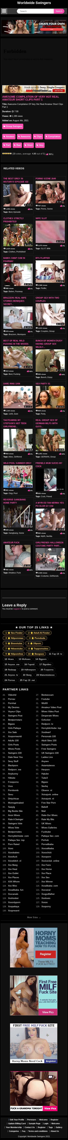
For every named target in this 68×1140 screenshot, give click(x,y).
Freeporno (13, 782)
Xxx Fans (46, 865)
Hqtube (45, 773)
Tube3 (44, 778)
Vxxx (10, 786)
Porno (43, 209)
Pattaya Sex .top (16, 840)
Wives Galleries (49, 827)
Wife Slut (41, 218)
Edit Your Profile (17, 1120)
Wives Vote (13, 827)
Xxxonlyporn (14, 902)
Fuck (19, 573)
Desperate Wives (50, 715)
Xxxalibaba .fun (15, 890)
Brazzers (12, 334)
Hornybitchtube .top (51, 728)
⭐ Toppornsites (38, 648)
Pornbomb (13, 790)
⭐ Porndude (37, 638)
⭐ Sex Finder (14, 633)
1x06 (11, 414)
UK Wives (46, 823)
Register (54, 1120)
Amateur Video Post (51, 707)
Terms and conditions (38, 1131)
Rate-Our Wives (49, 815)
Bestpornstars (15, 719)
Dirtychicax (13, 798)
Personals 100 (48, 736)
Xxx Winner (47, 881)
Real (18, 145)
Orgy (11, 493)
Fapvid (29, 664)
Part (7, 145)
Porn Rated (13, 844)
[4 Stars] (9, 153)
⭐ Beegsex (36, 654)
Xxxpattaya (13, 906)
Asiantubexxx (48, 765)
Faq (23, 1131)
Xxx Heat (12, 869)
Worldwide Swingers (34, 3)
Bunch (43, 377)
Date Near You (15, 757)
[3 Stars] (7, 153)
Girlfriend (18, 457)
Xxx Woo (12, 885)
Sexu (10, 794)
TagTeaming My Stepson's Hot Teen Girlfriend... (14, 423)
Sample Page (34, 1123)
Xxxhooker (13, 898)
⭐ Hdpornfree (14, 654)
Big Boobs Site (15, 811)
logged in (17, 609)
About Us (55, 1131)
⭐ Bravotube (14, 643)
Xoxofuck (12, 856)
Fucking (16, 374)
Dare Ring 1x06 (11, 383)
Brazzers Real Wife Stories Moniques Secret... (14, 301)
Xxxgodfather (48, 894)
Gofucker (46, 719)
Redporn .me (14, 769)
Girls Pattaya (14, 728)
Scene (50, 209)
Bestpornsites (15, 831)
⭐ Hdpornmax (14, 638)
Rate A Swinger (15, 819)
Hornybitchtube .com (18, 836)
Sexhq (44, 786)
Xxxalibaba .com (49, 885)
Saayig (11, 807)
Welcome (43, 1120)
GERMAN (45, 457)
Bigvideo (45, 664)
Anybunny (13, 773)
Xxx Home (46, 869)
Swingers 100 (15, 753)
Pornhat (12, 703)
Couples (44, 331)
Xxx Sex (45, 877)
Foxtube (45, 699)
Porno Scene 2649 (46, 178)
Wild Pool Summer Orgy (17, 463)
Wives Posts (14, 749)
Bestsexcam (47, 695)
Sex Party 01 (43, 383)
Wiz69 (44, 703)
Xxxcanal (45, 890)
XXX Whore (14, 881)
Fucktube (46, 831)
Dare (16, 414)
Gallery (59, 1127)
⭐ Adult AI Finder (39, 633)
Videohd (12, 695)
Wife (48, 248)
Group (52, 331)
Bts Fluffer (43, 258)
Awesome (25, 136)
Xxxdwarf (46, 732)
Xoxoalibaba (47, 848)
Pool (16, 493)
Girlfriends (54, 576)
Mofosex (25, 659)
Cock (43, 496)
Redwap (10, 669)
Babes (11, 291)
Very (40, 145)
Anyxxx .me (12, 664)
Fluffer (43, 288)
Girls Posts (13, 744)
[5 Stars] (11, 153)
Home (21, 533)
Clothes (12, 252)
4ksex (9, 659)
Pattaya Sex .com (50, 836)
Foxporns (47, 669)
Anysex (45, 761)
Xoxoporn (46, 856)
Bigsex (44, 782)
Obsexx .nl (46, 790)
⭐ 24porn (34, 643)
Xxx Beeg (13, 865)
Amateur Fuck (11, 542)
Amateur (9, 136)
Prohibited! (21, 252)
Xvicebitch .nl (14, 861)
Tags (51, 1127)
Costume (45, 576)
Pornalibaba (47, 844)
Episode (17, 212)
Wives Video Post (50, 711)
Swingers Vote (15, 823)
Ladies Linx (47, 757)
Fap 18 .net (27, 680)
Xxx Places (13, 877)
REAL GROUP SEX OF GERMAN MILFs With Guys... (47, 423)
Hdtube (11, 778)
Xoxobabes (13, 852)
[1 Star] (3, 153)
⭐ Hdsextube (14, 648)
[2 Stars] (5, 153)
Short (30, 145)
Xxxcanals (13, 894)
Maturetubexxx (45, 675)
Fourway (19, 291)
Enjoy (49, 377)
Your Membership (14, 1127)
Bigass (11, 724)
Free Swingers (48, 749)
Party (43, 414)
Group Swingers (13, 126)
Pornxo (10, 680)
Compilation (54, 136)
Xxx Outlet (13, 873)
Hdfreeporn (28, 669)
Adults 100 (13, 740)
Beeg (27, 675)
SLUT (43, 248)
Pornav (11, 699)
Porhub (45, 840)
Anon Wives (14, 815)
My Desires (13, 707)
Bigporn (40, 659)
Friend (49, 496)
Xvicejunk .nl (47, 798)
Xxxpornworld (15, 736)
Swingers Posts (49, 744)
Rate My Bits (47, 819)
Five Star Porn (48, 802)
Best (10, 212)
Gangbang (13, 533)
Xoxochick (46, 852)
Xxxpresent (13, 910)
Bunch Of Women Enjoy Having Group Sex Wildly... (49, 344)
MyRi (43, 536)
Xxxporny (46, 906)
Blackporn (13, 765)
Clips (39, 136)
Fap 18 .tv (55, 654)
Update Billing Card (17, 1123)
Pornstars (31, 1120)
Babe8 (44, 807)
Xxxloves (45, 898)
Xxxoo (44, 902)
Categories (14, 1131)
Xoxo (10, 848)
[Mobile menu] (4, 11)
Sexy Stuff (13, 761)
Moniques (21, 334)
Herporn (45, 769)
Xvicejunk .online (49, 794)
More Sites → (34, 917)
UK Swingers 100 (50, 753)
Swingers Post (15, 715)
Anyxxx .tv (11, 675)
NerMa (49, 536)
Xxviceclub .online (50, 861)
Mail (43, 811)
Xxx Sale (12, 732)
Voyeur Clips (14, 711)
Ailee (11, 457)
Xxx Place (46, 873)
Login (45, 1123)
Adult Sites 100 (48, 740)
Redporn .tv (47, 724)
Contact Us (30, 1127)
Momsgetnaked (16, 802)
